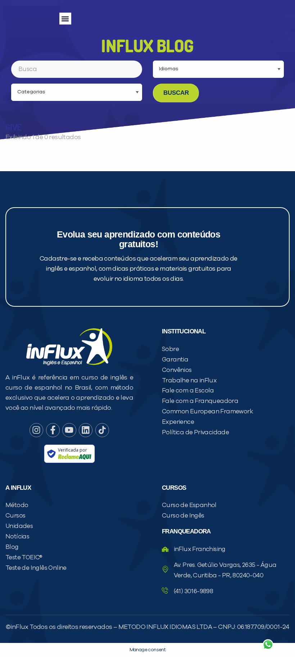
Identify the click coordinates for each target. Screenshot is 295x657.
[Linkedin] (85, 430)
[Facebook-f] (53, 430)
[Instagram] (36, 430)
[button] (65, 19)
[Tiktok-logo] (102, 430)
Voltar (183, 627)
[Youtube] (69, 430)
